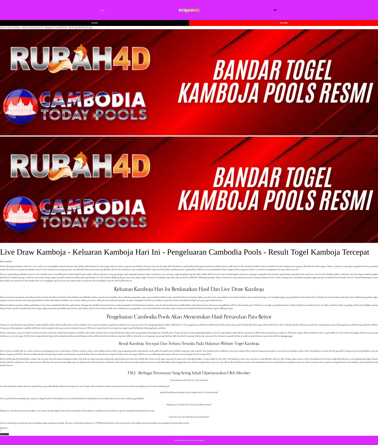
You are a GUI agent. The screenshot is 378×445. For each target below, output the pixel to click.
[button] (4, 434)
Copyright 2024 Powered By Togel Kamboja (189, 440)
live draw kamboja (37, 266)
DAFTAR (283, 23)
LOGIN (94, 23)
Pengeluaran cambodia (8, 325)
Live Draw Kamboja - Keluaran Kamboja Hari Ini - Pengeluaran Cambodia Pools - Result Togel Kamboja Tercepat (49, 27)
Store (2, 27)
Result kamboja (6, 351)
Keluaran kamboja (7, 297)
